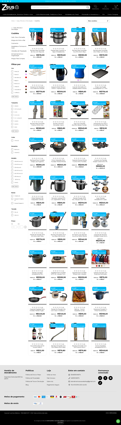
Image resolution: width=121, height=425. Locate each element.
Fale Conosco (51, 378)
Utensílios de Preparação (19, 51)
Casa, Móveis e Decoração (25, 21)
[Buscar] (88, 7)
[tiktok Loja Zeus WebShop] (10, 1)
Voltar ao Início (51, 375)
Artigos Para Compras (18, 58)
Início (13, 21)
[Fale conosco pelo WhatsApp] (118, 421)
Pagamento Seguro (53, 385)
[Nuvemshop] (111, 413)
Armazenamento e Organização (17, 54)
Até (18, 224)
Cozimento (14, 43)
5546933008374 (76, 375)
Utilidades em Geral (72, 14)
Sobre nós (50, 381)
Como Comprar (113, 14)
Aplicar (25, 227)
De (12, 224)
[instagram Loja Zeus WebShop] (2, 1)
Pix (103, 14)
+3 (80, 80)
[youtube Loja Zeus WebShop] (8, 1)
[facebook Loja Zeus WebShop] (5, 1)
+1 (104, 265)
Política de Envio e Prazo (33, 375)
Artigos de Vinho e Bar (18, 40)
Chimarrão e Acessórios (90, 14)
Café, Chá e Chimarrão (18, 37)
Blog (27, 385)
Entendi (60, 422)
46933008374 (75, 378)
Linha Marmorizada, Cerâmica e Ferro (49, 14)
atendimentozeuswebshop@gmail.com (83, 381)
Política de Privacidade (33, 378)
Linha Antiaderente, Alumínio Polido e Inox (18, 14)
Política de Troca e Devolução (35, 381)
